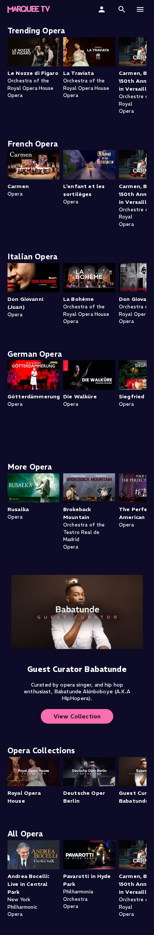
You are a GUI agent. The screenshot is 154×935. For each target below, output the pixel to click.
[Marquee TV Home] (29, 9)
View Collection (77, 716)
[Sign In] (102, 9)
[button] (121, 9)
